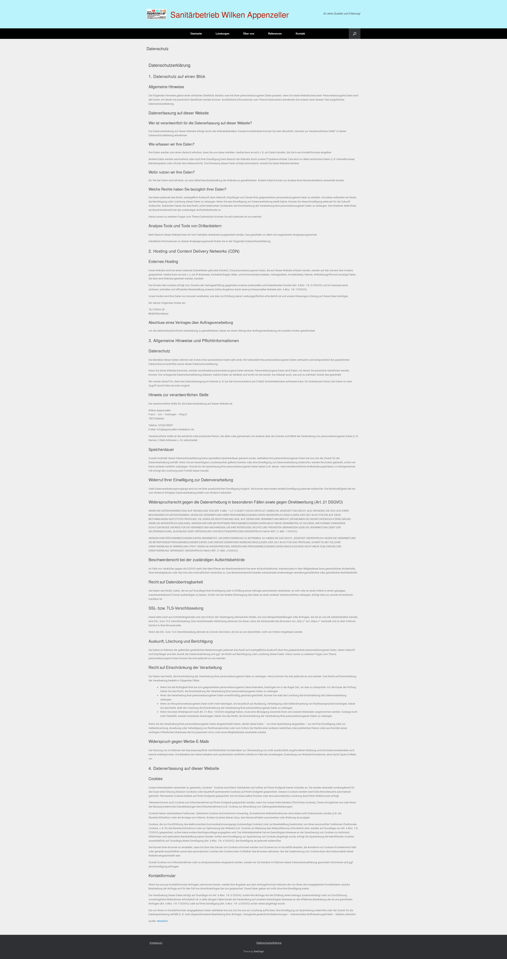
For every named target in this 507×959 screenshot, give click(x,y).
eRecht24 (162, 921)
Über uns (248, 33)
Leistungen (222, 33)
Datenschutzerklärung (268, 943)
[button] (354, 33)
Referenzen (275, 33)
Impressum (156, 943)
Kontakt (300, 33)
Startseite (196, 33)
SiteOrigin (259, 951)
